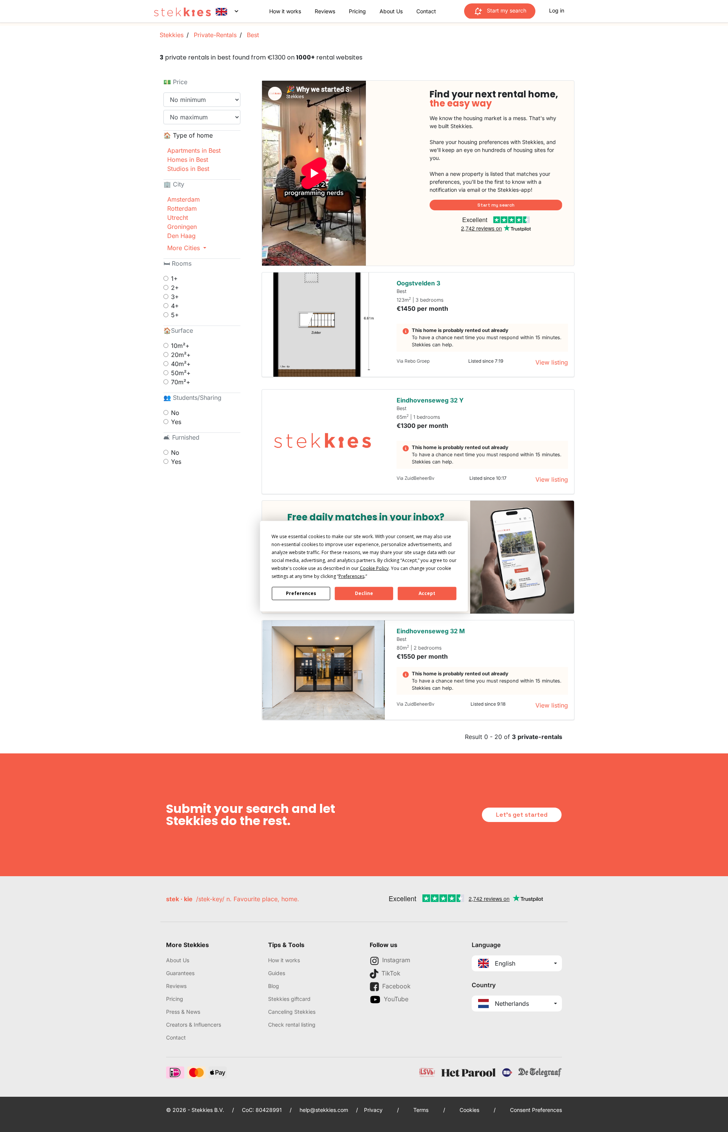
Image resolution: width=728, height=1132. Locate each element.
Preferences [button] (351, 576)
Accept (427, 593)
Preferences (301, 593)
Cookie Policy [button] (374, 568)
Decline (364, 593)
